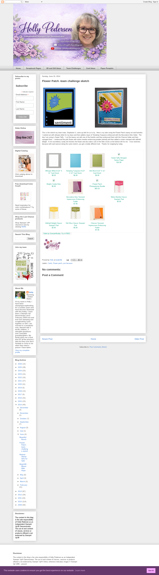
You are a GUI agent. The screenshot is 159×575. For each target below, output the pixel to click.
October (23, 419)
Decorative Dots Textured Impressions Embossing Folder (75, 199)
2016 (20, 398)
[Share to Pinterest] (81, 260)
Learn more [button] (80, 570)
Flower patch (57, 263)
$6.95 (76, 175)
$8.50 (54, 175)
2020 (20, 384)
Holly (31, 292)
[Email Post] (67, 260)
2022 (20, 377)
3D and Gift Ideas (53, 68)
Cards (50, 263)
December (24, 408)
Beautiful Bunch (23, 438)
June (22, 434)
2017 (20, 394)
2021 (20, 381)
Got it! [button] (151, 571)
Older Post (139, 339)
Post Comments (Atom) (98, 347)
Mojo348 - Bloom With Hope (23, 467)
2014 (20, 405)
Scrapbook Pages (33, 68)
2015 (20, 401)
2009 (20, 505)
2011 (20, 498)
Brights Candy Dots (54, 184)
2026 (20, 364)
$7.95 (76, 204)
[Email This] (72, 260)
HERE (23, 227)
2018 (20, 391)
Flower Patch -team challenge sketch (24, 447)
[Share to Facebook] (79, 260)
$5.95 (54, 186)
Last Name (20, 109)
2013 (20, 491)
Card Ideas (90, 68)
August (23, 428)
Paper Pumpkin (107, 68)
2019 (20, 388)
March (22, 481)
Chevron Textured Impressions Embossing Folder (97, 225)
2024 (20, 371)
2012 (20, 495)
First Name (20, 102)
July (22, 431)
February (23, 485)
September (24, 422)
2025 (20, 367)
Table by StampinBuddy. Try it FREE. (56, 233)
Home (18, 68)
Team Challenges (73, 68)
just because (67, 263)
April (22, 478)
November (24, 413)
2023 (20, 374)
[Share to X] (76, 260)
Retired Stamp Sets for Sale (23, 458)
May (22, 475)
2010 (20, 502)
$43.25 (97, 188)
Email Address (22, 94)
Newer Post (47, 339)
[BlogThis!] (74, 260)
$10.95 (119, 162)
